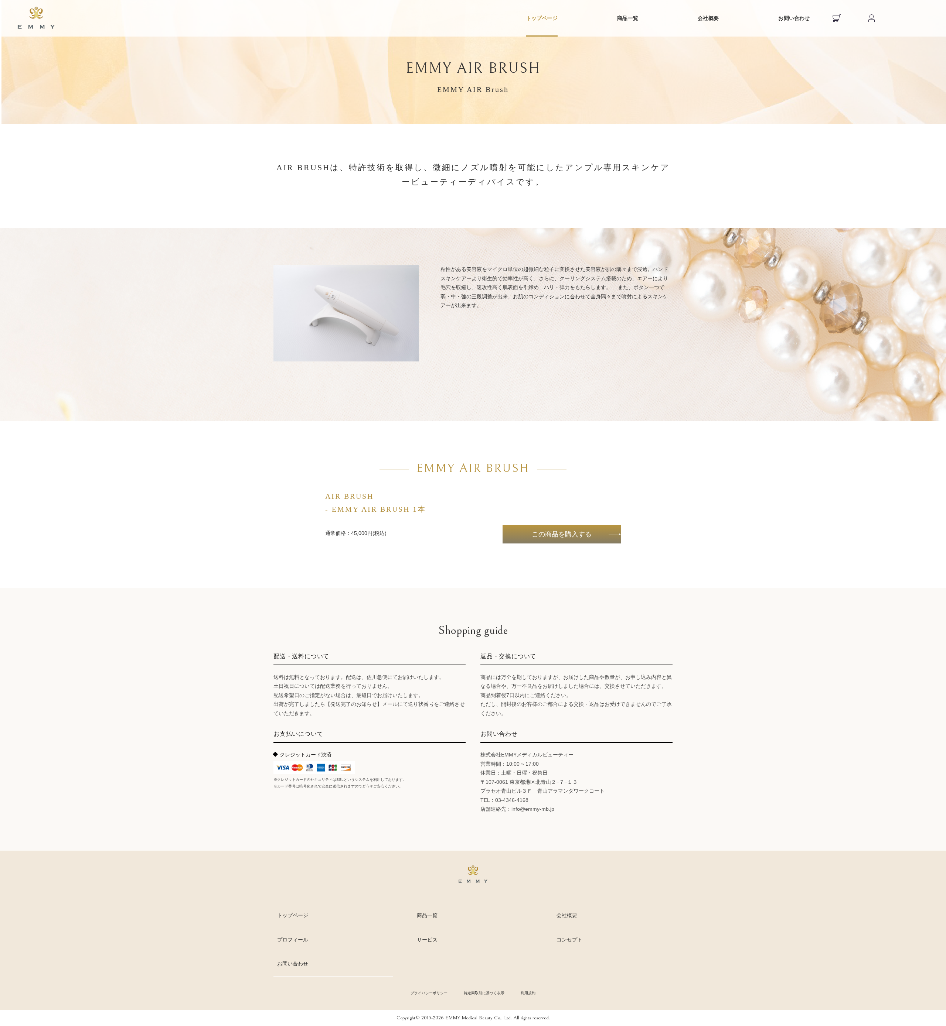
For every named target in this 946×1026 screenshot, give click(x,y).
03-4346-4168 (511, 800)
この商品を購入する (562, 534)
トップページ (542, 18)
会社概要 (708, 18)
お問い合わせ (794, 18)
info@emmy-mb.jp (532, 809)
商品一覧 (627, 18)
